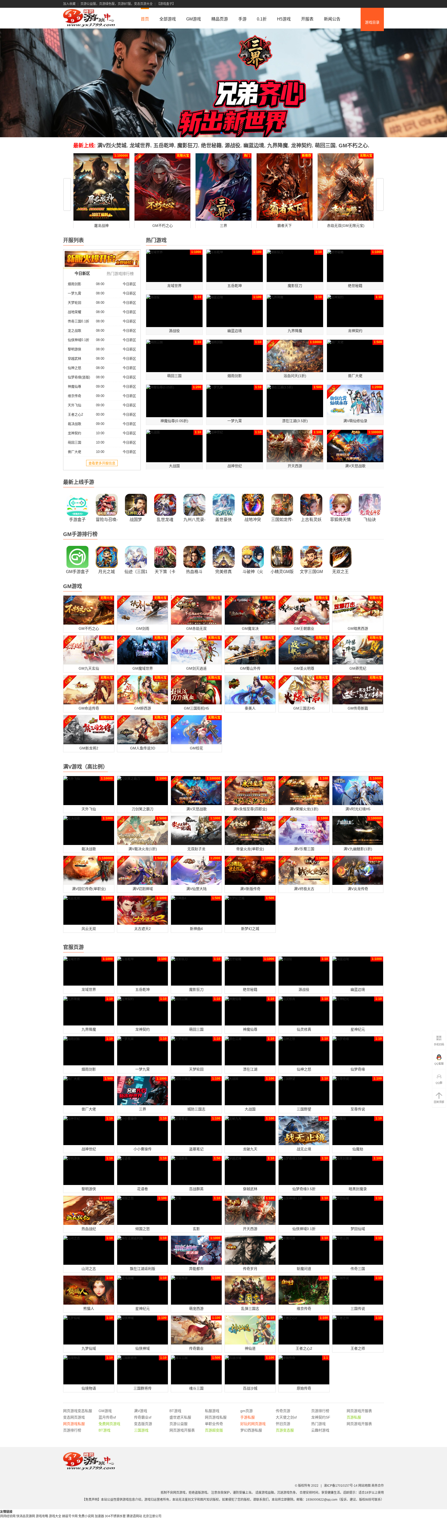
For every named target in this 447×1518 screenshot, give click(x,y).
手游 (242, 19)
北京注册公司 (152, 1516)
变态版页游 (143, 1424)
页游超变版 (214, 1430)
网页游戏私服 (216, 1417)
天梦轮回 (74, 303)
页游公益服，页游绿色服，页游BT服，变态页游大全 (116, 4)
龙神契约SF (320, 1417)
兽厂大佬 (74, 452)
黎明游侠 (74, 349)
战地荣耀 (74, 312)
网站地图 (364, 1485)
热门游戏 (318, 1424)
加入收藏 (69, 4)
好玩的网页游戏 (253, 1424)
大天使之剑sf (286, 1417)
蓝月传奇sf (107, 1417)
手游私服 (247, 1417)
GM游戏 (193, 19)
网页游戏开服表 (359, 1411)
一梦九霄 (74, 293)
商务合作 (377, 1485)
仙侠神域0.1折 (78, 340)
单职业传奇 (214, 1424)
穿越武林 (74, 358)
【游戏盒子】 (166, 4)
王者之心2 (75, 414)
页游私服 (354, 1417)
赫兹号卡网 (70, 1516)
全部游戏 (167, 19)
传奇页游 (283, 1411)
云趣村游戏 (320, 1430)
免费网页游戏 (109, 1424)
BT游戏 (175, 1411)
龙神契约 (74, 433)
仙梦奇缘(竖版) (79, 377)
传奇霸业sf (142, 1417)
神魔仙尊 (74, 386)
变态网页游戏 (74, 1417)
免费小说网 (86, 1516)
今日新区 (129, 284)
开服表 (307, 19)
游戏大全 (55, 1516)
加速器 (99, 1516)
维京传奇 (74, 396)
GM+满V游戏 (372, 37)
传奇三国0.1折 (78, 321)
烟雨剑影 (74, 284)
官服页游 (372, 45)
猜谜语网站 (134, 1516)
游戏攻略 (42, 1516)
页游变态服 (285, 1430)
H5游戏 (284, 19)
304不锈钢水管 (115, 1516)
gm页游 (246, 1411)
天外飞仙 (74, 405)
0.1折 (262, 19)
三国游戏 (141, 1430)
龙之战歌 (74, 330)
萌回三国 (74, 442)
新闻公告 (332, 19)
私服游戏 (212, 1411)
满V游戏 (140, 1411)
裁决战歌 (74, 424)
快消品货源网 (25, 1516)
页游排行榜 (320, 1411)
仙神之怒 (74, 368)
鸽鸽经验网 (8, 1516)
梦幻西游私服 (251, 1430)
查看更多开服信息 (101, 463)
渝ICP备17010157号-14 (340, 1485)
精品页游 (219, 19)
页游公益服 (178, 1424)
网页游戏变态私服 (77, 1411)
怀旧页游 (283, 1424)
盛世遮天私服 (180, 1417)
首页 (145, 19)
